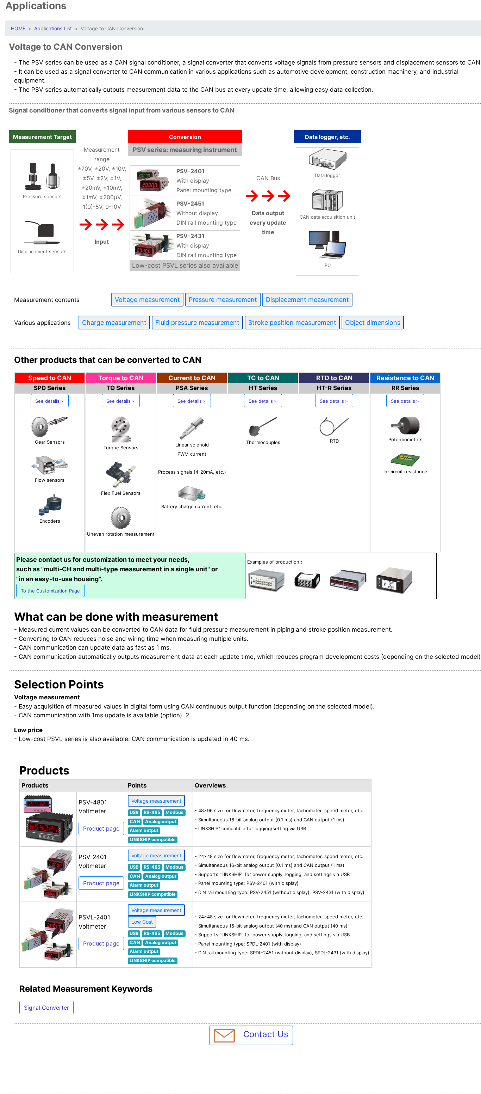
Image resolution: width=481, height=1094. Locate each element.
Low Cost (142, 922)
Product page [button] (101, 828)
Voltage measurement (156, 801)
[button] (50, 400)
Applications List (53, 28)
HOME (18, 28)
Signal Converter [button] (46, 1007)
